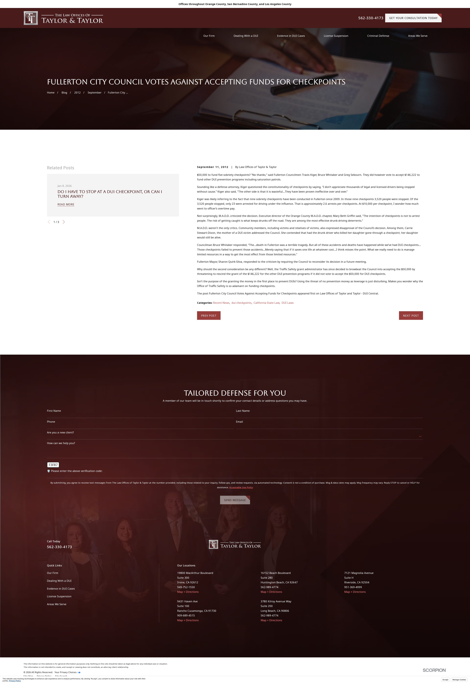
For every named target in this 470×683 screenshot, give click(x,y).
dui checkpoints (241, 302)
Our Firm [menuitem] (209, 36)
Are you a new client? (60, 432)
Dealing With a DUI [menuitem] (246, 36)
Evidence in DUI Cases (61, 588)
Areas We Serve (56, 604)
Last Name (243, 410)
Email (239, 421)
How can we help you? (61, 443)
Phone (51, 421)
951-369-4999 (353, 587)
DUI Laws (288, 302)
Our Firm (52, 573)
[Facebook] (412, 546)
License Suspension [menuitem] (336, 36)
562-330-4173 (371, 18)
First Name (54, 410)
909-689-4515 (186, 615)
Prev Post (209, 315)
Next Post (411, 315)
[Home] (64, 18)
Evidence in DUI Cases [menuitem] (291, 36)
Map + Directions (188, 592)
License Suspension (59, 596)
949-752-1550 (186, 587)
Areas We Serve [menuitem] (418, 36)
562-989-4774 (269, 587)
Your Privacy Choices (66, 672)
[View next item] (64, 222)
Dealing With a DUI (59, 580)
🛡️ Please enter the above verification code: (74, 470)
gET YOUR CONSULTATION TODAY (413, 18)
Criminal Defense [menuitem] (378, 36)
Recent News (221, 302)
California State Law (266, 302)
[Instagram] (421, 546)
